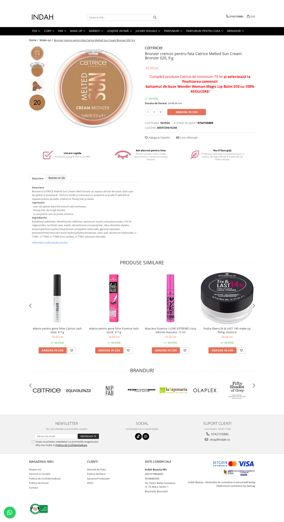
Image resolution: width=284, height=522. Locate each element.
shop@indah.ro (219, 439)
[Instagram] (145, 436)
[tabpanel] (93, 88)
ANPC (90, 483)
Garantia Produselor (98, 478)
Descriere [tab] (37, 178)
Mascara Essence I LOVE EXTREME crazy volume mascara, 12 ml (170, 330)
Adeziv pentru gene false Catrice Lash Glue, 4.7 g (57, 330)
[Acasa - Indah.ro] (48, 17)
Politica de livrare (38, 483)
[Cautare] (154, 17)
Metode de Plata (96, 469)
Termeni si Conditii (39, 474)
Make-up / (47, 40)
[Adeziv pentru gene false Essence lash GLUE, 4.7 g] (114, 298)
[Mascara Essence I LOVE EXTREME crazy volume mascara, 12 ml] (170, 298)
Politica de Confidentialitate (71, 445)
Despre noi (35, 469)
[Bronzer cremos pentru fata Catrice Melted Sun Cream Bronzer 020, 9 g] (93, 88)
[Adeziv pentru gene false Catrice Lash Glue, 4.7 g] (57, 298)
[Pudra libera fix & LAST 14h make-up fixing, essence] (227, 298)
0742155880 (219, 434)
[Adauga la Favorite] (71, 350)
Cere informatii (188, 137)
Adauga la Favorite (159, 137)
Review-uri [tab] (56, 178)
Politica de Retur (96, 474)
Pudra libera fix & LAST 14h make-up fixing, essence (227, 330)
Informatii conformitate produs (50, 242)
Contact (33, 487)
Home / (34, 40)
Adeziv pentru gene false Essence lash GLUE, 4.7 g (114, 330)
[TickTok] (138, 436)
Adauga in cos (187, 112)
